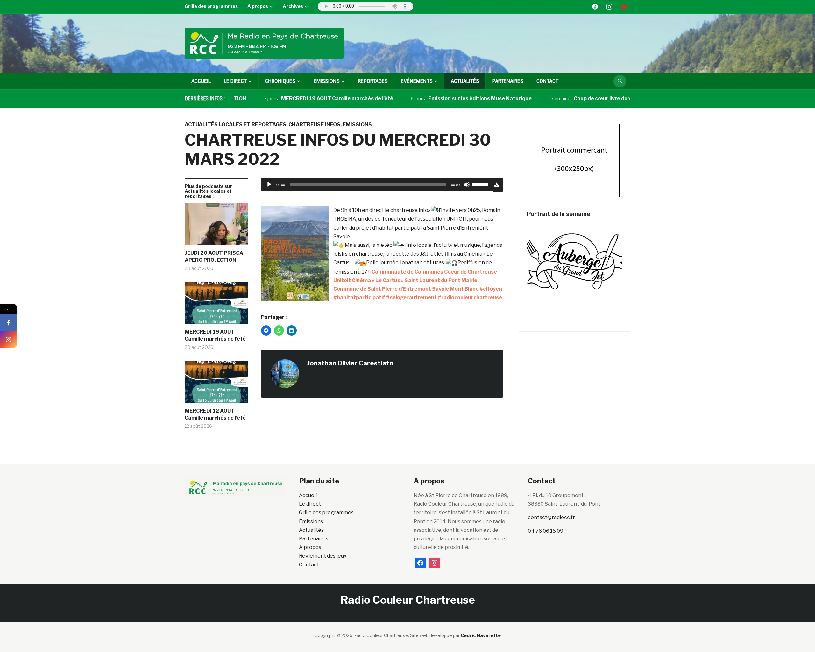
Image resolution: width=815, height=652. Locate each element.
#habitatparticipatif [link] (359, 298)
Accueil (201, 81)
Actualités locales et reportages (235, 124)
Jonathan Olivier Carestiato (350, 363)
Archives (293, 6)
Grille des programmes (211, 6)
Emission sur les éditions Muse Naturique (460, 98)
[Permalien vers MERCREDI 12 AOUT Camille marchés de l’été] (216, 384)
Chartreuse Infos (314, 124)
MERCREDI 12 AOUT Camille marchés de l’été (215, 414)
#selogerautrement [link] (411, 298)
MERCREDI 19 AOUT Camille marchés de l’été (317, 98)
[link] (434, 272)
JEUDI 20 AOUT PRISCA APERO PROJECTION (214, 256)
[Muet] (467, 184)
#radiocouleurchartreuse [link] (470, 298)
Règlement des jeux (323, 556)
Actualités (465, 81)
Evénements (417, 81)
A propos (257, 6)
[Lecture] (269, 184)
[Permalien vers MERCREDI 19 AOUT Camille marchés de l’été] (216, 305)
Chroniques (280, 81)
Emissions (357, 124)
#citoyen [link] (490, 289)
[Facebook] (8, 322)
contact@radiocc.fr (551, 517)
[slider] (481, 184)
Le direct (235, 81)
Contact (547, 81)
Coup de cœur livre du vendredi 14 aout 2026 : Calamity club (629, 98)
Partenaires (507, 81)
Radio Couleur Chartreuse (407, 599)
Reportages (373, 81)
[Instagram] (8, 339)
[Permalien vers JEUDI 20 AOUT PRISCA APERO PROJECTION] (216, 226)
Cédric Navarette (481, 635)
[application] (377, 184)
